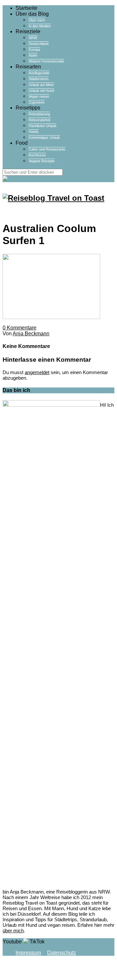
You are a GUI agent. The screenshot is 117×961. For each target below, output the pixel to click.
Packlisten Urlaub (42, 126)
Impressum (28, 952)
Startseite (26, 8)
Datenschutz (61, 952)
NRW (33, 38)
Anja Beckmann (31, 333)
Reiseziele (28, 31)
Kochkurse (37, 155)
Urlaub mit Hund (41, 91)
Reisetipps (28, 107)
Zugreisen (37, 102)
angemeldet (37, 372)
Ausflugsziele (39, 73)
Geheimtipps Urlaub (44, 137)
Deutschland (38, 44)
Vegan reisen (39, 96)
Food (22, 143)
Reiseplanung (39, 114)
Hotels (34, 132)
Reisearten (28, 66)
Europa (34, 49)
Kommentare (19, 327)
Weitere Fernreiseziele (46, 61)
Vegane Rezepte (42, 161)
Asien (33, 55)
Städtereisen (38, 79)
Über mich (37, 20)
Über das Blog (32, 14)
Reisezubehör (40, 120)
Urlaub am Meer (41, 85)
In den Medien (40, 26)
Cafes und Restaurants (47, 149)
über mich (13, 930)
